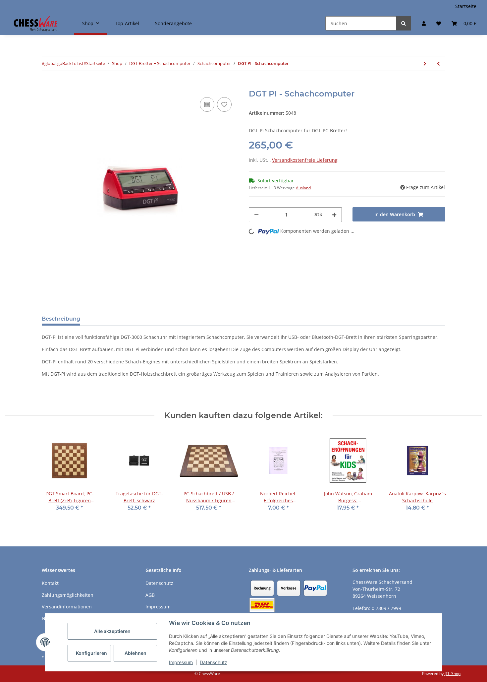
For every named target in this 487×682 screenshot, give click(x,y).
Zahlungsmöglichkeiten (67, 595)
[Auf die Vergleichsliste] (207, 104)
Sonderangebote (173, 23)
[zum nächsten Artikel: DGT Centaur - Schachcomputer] (425, 63)
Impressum (181, 662)
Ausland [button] (303, 188)
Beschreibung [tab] (61, 319)
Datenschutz (213, 662)
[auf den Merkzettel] (224, 104)
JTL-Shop (452, 673)
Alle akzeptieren (112, 631)
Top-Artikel (127, 23)
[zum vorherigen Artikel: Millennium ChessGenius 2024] (438, 63)
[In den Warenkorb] (47, 85)
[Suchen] (403, 23)
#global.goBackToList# (64, 63)
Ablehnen (135, 653)
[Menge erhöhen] (334, 215)
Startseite (465, 6)
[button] (423, 23)
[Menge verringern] (256, 215)
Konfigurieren (91, 653)
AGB (150, 595)
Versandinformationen (67, 606)
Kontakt (50, 583)
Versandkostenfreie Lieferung (305, 160)
